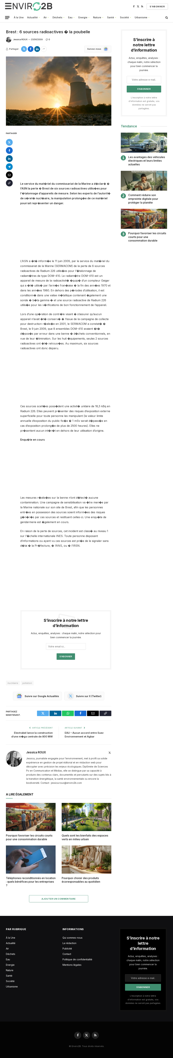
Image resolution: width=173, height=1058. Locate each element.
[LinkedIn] (9, 158)
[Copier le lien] (9, 183)
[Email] (9, 174)
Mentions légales (72, 964)
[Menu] (7, 17)
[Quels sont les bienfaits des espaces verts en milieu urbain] (86, 817)
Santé (110, 17)
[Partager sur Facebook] (30, 49)
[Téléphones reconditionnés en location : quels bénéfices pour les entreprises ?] (31, 859)
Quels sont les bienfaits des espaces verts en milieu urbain (85, 837)
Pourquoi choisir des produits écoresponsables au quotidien (81, 879)
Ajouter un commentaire (59, 898)
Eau (70, 17)
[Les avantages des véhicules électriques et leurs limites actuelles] (144, 142)
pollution (27, 683)
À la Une (19, 17)
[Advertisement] (73, 156)
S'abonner (157, 6)
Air (45, 17)
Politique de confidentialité (77, 959)
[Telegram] (9, 166)
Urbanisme (141, 17)
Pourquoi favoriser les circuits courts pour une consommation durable (29, 837)
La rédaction (69, 943)
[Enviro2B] (29, 6)
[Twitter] (9, 142)
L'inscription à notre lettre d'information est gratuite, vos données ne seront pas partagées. (143, 999)
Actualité (32, 17)
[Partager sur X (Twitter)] (24, 49)
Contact (67, 954)
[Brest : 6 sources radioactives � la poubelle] (58, 91)
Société (124, 17)
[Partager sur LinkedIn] (37, 49)
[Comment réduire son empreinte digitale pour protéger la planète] (144, 181)
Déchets (57, 17)
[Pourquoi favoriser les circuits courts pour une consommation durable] (31, 817)
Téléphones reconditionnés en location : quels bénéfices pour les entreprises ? (31, 881)
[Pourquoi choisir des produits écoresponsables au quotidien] (86, 859)
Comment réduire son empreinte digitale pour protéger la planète (143, 198)
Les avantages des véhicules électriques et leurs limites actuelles (146, 160)
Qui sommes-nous (72, 937)
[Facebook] (9, 150)
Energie (82, 17)
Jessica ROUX (20, 39)
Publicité (67, 948)
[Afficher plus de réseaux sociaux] (44, 49)
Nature (97, 17)
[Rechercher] (166, 17)
